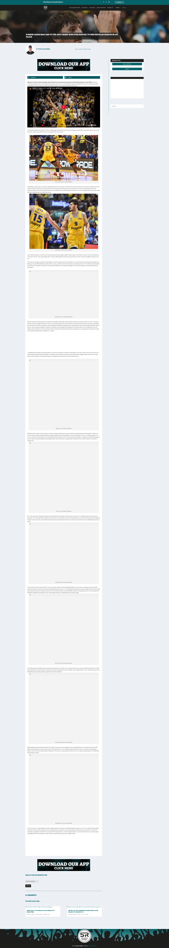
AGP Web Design (92, 946)
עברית (124, 7)
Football (85, 7)
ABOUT (118, 7)
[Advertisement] (46, 342)
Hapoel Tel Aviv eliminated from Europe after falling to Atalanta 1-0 (83, 911)
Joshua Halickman (44, 49)
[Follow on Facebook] (104, 2)
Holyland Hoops (74, 7)
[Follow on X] (106, 2)
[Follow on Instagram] (109, 2)
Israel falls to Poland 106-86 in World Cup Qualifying (40, 911)
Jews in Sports (101, 7)
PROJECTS (110, 7)
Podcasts (92, 7)
